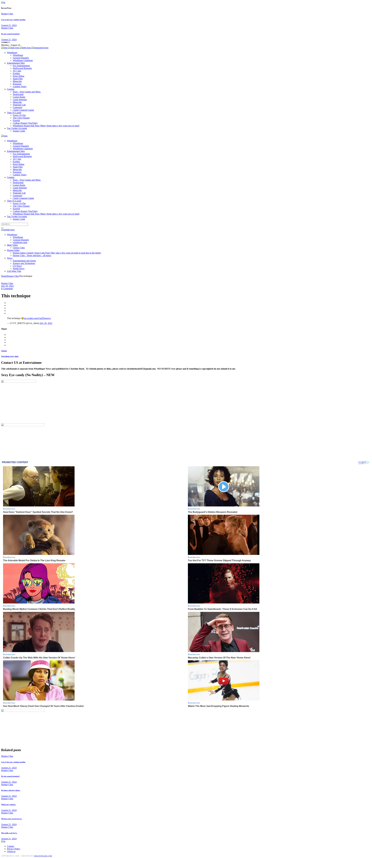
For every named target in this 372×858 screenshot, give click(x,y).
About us (11, 851)
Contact (10, 846)
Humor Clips (7, 13)
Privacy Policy (13, 849)
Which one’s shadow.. (8, 804)
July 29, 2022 (7, 286)
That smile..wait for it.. (9, 833)
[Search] (2, 227)
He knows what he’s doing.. (10, 790)
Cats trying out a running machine (13, 19)
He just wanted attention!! (10, 34)
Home (4, 276)
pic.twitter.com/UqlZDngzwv (37, 318)
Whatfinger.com (43, 856)
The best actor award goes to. (11, 819)
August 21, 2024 (9, 25)
